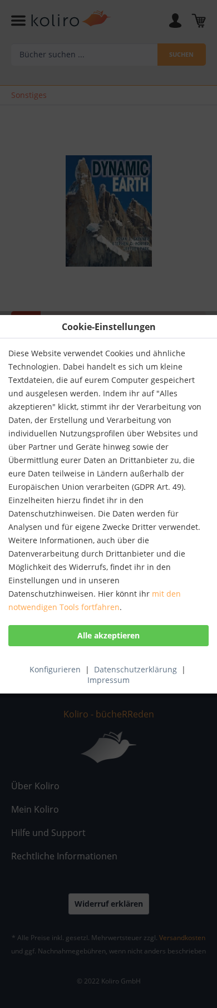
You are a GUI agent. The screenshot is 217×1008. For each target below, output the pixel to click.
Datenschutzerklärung (135, 669)
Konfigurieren (55, 669)
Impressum (108, 680)
